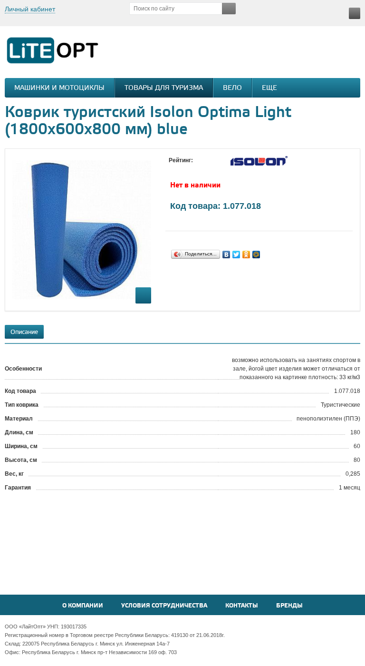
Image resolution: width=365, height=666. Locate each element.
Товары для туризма (164, 88)
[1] (173, 169)
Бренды (289, 605)
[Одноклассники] (246, 254)
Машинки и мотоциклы (59, 88)
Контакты (241, 605)
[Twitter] (236, 254)
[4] (202, 169)
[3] (192, 169)
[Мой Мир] (256, 254)
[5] (211, 169)
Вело (232, 88)
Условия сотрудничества (164, 605)
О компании (82, 605)
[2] (183, 169)
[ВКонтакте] (226, 254)
